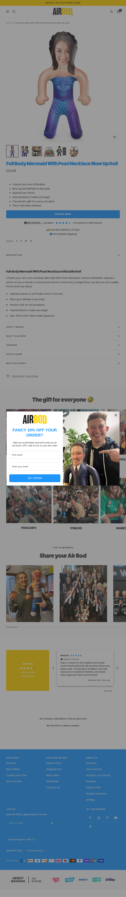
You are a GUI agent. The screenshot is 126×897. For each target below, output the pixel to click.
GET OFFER (35, 478)
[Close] (116, 415)
